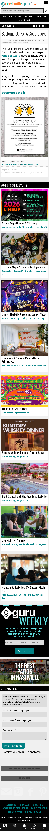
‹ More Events (7, 26)
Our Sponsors (39, 808)
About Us (38, 804)
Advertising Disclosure (23, 40)
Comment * (9, 730)
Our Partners (39, 40)
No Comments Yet (10, 164)
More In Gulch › (40, 26)
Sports (22, 19)
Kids (28, 19)
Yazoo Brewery (10, 55)
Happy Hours (30, 16)
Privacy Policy (33, 811)
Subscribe (24, 778)
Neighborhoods (9, 16)
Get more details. (13, 93)
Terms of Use (15, 811)
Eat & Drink (41, 16)
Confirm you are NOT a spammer (21, 752)
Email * (18, 720)
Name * (17, 710)
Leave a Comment (30, 164)
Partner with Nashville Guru (24, 768)
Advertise (11, 804)
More (44, 829)
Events (20, 16)
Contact (24, 804)
